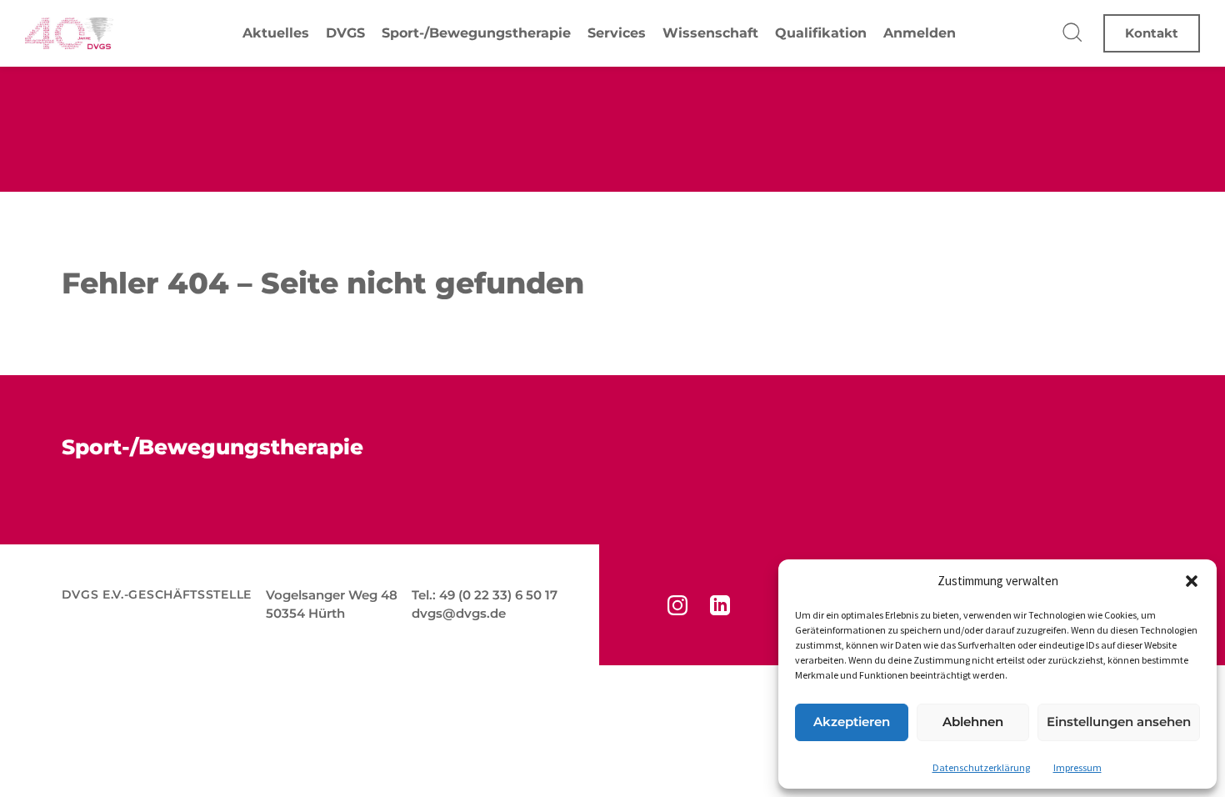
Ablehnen (972, 721)
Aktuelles (275, 33)
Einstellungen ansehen (1119, 721)
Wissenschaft (710, 33)
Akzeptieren (851, 721)
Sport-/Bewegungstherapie (476, 33)
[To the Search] (1073, 33)
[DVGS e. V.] (69, 33)
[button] (1191, 581)
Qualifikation (821, 33)
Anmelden (919, 33)
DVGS (345, 33)
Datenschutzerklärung (981, 767)
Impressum (1077, 767)
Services (617, 33)
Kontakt (1151, 33)
